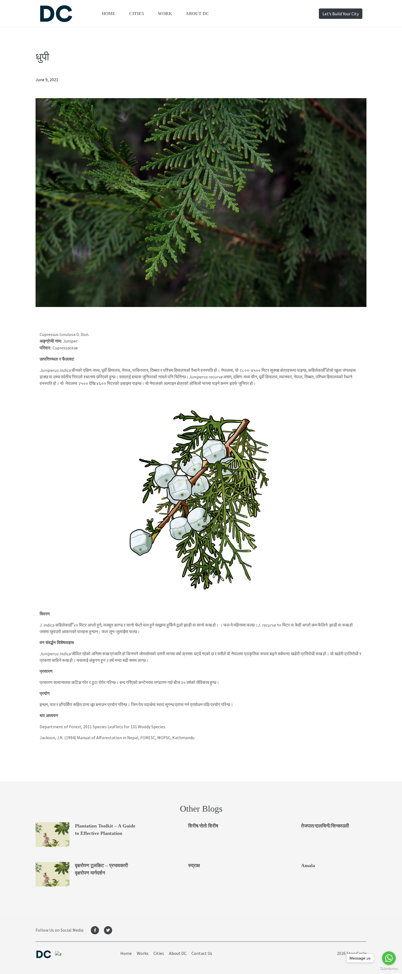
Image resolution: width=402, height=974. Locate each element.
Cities (136, 13)
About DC (197, 13)
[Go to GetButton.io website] (389, 968)
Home (108, 13)
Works (142, 953)
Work (165, 13)
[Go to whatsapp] (389, 958)
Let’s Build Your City (340, 13)
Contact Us (201, 953)
